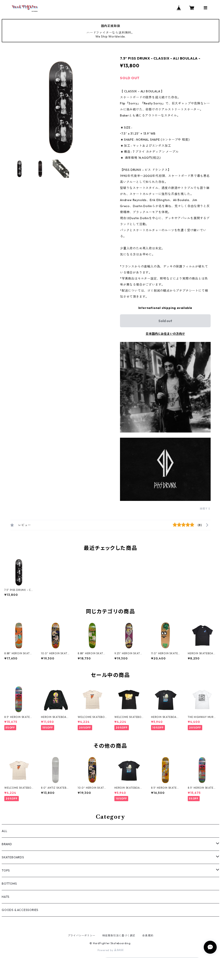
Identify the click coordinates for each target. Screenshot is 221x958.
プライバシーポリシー (81, 935)
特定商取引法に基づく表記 (119, 935)
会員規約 (147, 935)
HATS (5, 897)
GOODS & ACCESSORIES (20, 910)
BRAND (7, 844)
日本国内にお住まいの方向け (165, 334)
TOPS (6, 870)
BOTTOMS (9, 884)
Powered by (106, 950)
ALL (4, 831)
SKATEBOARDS (13, 857)
